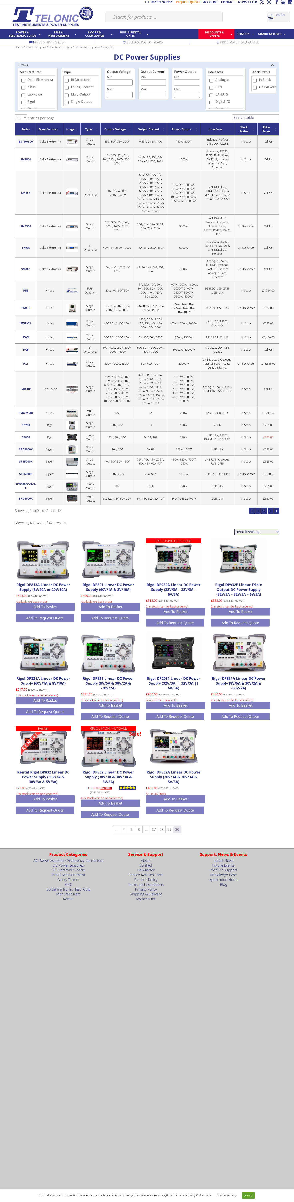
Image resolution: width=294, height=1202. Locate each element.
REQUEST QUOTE (188, 2)
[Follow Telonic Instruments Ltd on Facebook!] (276, 2)
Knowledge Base (223, 874)
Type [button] (88, 129)
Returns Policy (145, 879)
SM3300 (25, 226)
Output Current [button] (148, 129)
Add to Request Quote (45, 618)
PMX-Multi (26, 413)
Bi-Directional (81, 79)
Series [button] (26, 129)
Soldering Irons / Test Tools (68, 889)
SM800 (25, 269)
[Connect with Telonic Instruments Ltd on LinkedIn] (290, 2)
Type (67, 72)
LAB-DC (26, 389)
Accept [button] (248, 1195)
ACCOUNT (210, 2)
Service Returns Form (145, 874)
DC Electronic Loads (68, 870)
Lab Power (35, 94)
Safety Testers (68, 879)
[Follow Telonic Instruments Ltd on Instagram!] (269, 2)
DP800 (25, 437)
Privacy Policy (146, 889)
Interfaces (215, 72)
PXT (25, 363)
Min (109, 77)
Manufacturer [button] (48, 129)
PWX (26, 337)
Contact (145, 865)
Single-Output (81, 101)
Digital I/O (222, 101)
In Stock (265, 79)
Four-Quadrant (82, 87)
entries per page (41, 118)
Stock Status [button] (244, 129)
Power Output (185, 72)
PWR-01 (25, 323)
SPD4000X (26, 498)
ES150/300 (26, 141)
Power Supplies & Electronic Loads (49, 47)
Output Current (152, 72)
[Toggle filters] (272, 65)
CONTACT (228, 2)
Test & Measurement (68, 874)
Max (110, 89)
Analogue (222, 79)
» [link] (276, 510)
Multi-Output (80, 94)
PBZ (25, 290)
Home (19, 47)
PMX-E (25, 308)
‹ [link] (257, 510)
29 (169, 829)
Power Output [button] (181, 129)
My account (145, 898)
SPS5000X (25, 461)
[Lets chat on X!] (262, 2)
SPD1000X (26, 449)
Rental (68, 898)
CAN (218, 87)
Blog (223, 884)
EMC (68, 884)
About (146, 860)
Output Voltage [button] (115, 129)
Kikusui (32, 87)
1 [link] (264, 510)
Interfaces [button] (215, 129)
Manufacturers (68, 894)
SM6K (26, 247)
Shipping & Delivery (146, 894)
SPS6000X (25, 474)
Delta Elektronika (40, 79)
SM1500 (25, 159)
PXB (25, 349)
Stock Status (260, 72)
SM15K (25, 193)
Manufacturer (30, 72)
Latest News (223, 860)
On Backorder (269, 87)
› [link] (270, 510)
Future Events (223, 865)
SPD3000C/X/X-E (25, 486)
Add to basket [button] (45, 606)
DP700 (25, 425)
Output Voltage (118, 72)
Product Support (223, 870)
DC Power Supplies (87, 47)
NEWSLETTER (247, 2)
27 (154, 829)
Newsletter (146, 870)
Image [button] (70, 129)
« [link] (252, 510)
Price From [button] (266, 129)
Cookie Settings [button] (227, 1195)
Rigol (31, 101)
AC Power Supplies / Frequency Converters (68, 860)
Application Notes (223, 879)
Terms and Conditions (146, 884)
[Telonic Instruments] (52, 16)
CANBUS (221, 94)
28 (162, 829)
